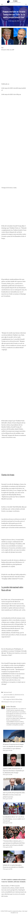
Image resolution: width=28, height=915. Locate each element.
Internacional (8, 692)
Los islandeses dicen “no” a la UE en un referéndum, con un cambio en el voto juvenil (14, 819)
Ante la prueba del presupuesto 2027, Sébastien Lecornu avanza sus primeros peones (14, 795)
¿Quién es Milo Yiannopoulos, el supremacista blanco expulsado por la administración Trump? (13, 771)
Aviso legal (24, 911)
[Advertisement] (14, 67)
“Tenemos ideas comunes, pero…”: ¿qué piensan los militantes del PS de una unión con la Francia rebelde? (14, 843)
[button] (26, 5)
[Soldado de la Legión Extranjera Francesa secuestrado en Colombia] (14, 862)
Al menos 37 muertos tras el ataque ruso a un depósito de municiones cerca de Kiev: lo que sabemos (13, 746)
